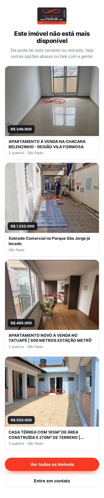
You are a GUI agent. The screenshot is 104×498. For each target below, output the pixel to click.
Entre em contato (52, 480)
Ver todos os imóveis (52, 464)
